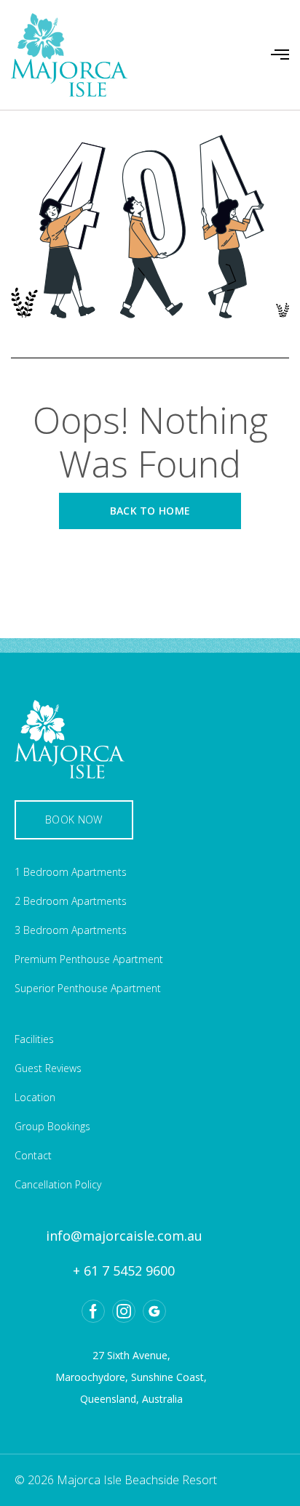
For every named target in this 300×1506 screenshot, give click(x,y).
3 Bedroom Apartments (71, 930)
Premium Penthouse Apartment (89, 959)
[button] (280, 55)
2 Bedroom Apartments (71, 901)
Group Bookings (52, 1126)
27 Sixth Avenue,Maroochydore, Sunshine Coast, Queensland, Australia (131, 1377)
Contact (33, 1155)
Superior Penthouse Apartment (88, 988)
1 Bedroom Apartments (71, 872)
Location (35, 1097)
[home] (69, 55)
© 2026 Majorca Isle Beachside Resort (116, 1480)
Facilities (34, 1039)
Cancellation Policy (58, 1184)
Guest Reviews (48, 1068)
